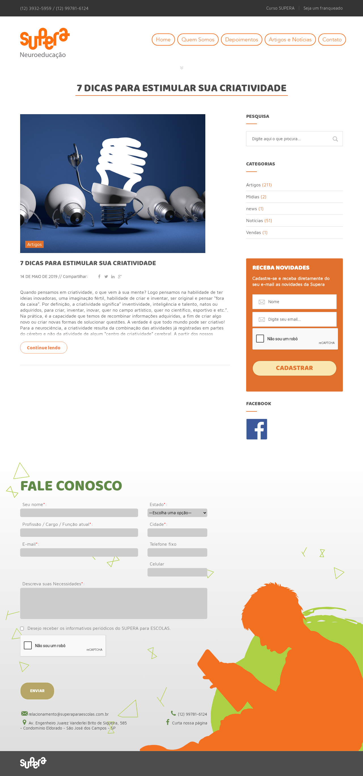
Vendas (253, 232)
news (251, 208)
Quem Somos (198, 39)
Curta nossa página (189, 722)
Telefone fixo (163, 544)
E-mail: (30, 544)
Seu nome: (34, 504)
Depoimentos (241, 39)
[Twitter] (106, 276)
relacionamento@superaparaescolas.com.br (69, 714)
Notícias (254, 220)
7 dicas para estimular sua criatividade (88, 263)
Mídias (252, 196)
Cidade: (159, 524)
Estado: (158, 504)
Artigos (34, 244)
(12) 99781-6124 (192, 714)
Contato (332, 39)
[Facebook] (99, 276)
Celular (157, 563)
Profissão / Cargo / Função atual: (57, 524)
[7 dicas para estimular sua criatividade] (112, 116)
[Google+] (120, 276)
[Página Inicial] (49, 43)
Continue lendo (43, 348)
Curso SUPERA (280, 8)
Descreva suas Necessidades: (53, 583)
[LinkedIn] (113, 276)
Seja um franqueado (323, 8)
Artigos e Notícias (290, 39)
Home (163, 39)
